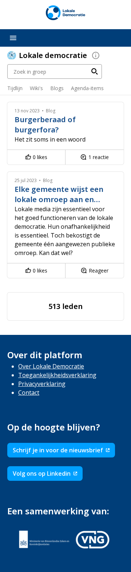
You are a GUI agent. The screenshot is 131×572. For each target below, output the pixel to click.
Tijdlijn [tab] (15, 88)
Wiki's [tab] (36, 88)
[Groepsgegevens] (96, 55)
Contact (28, 393)
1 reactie (98, 157)
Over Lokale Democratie (51, 366)
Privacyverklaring (42, 384)
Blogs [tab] (57, 88)
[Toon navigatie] (13, 38)
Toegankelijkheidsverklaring (57, 375)
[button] (27, 111)
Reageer (98, 270)
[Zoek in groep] (95, 71)
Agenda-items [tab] (87, 88)
